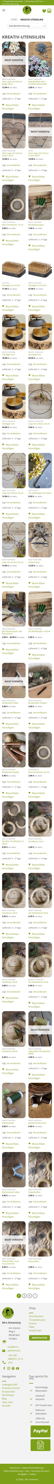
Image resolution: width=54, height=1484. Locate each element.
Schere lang (33, 562)
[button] (3, 10)
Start (14, 19)
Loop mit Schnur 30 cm (12, 562)
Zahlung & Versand (40, 1471)
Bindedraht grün (36, 225)
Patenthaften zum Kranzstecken (10, 1262)
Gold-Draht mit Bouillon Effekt (39, 1052)
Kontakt (6, 1405)
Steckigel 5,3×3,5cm (11, 285)
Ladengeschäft (9, 1384)
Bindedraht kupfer (10, 772)
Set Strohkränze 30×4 (38, 913)
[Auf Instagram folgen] (8, 1368)
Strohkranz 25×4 (35, 841)
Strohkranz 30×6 (9, 982)
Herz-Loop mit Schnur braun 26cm (12, 154)
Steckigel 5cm (8, 354)
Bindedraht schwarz (37, 703)
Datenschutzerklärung (32, 1467)
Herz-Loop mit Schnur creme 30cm (38, 154)
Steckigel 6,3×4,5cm (37, 285)
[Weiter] (35, 1296)
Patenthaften (34, 1192)
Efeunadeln (33, 1261)
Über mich (7, 1402)
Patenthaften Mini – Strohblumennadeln (37, 82)
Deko (31, 1326)
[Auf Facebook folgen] (4, 1368)
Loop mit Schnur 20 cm (39, 424)
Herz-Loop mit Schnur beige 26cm (12, 82)
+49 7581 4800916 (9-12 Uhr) (15, 1359)
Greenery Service (11, 1388)
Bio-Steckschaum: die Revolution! (12, 632)
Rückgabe (22, 1474)
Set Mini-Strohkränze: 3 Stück (13, 842)
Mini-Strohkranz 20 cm (38, 772)
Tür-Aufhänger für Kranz (39, 493)
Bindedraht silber (10, 703)
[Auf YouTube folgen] (17, 1368)
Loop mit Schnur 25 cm (12, 493)
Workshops (8, 1395)
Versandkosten (13, 93)
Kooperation (8, 1391)
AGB (27, 1471)
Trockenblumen (37, 1319)
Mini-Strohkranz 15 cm (12, 225)
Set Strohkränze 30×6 (38, 982)
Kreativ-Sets (35, 1330)
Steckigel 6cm (34, 354)
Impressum (15, 1467)
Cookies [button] (32, 1474)
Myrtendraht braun (37, 1123)
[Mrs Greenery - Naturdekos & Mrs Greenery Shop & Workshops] (27, 10)
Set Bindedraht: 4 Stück (39, 631)
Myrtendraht (8, 1123)
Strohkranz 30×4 (9, 913)
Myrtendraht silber (11, 1192)
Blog (4, 1398)
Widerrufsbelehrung (13, 1471)
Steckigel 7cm (8, 424)
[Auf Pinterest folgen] (13, 1368)
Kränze (32, 1323)
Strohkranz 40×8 (9, 1051)
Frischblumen (36, 1316)
